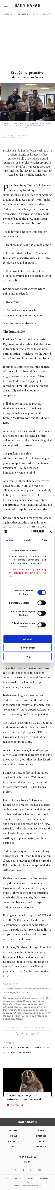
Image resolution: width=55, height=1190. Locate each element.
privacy (18, 1179)
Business (41, 1136)
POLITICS (14, 1130)
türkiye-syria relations (13, 1047)
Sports (14, 1146)
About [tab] (45, 540)
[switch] (41, 602)
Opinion (8, 14)
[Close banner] (51, 532)
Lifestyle (13, 1141)
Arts (41, 1141)
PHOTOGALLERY (17, 1105)
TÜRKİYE (41, 1130)
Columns (23, 14)
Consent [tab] (10, 540)
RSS (27, 1182)
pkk (47, 1047)
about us (30, 1179)
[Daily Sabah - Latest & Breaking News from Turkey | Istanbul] (27, 6)
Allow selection (27, 647)
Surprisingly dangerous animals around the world (24, 1097)
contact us (44, 1179)
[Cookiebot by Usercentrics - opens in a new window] (32, 532)
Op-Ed (35, 14)
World (14, 1136)
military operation (34, 1047)
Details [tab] (27, 540)
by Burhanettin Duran (14, 135)
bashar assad (25, 1052)
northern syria (10, 1052)
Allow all (27, 639)
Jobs (7, 1179)
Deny (27, 656)
